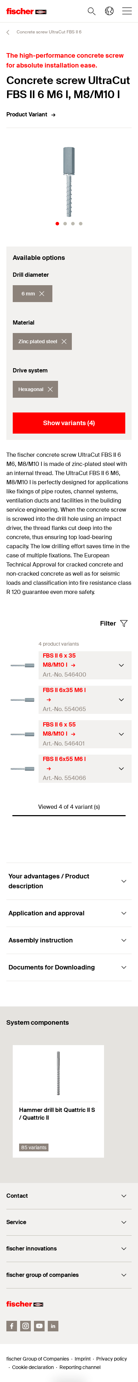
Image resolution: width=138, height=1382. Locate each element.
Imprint (83, 1359)
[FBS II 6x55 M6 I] (22, 769)
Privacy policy (111, 1359)
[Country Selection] (109, 11)
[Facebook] (11, 1326)
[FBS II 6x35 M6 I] (22, 700)
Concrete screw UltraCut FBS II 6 (48, 32)
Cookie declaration (33, 1367)
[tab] (57, 223)
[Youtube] (39, 1326)
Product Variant (26, 114)
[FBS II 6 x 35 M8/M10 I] (22, 665)
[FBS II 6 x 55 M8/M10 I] (22, 734)
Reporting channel (79, 1367)
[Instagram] (25, 1326)
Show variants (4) (69, 423)
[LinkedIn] (53, 1326)
